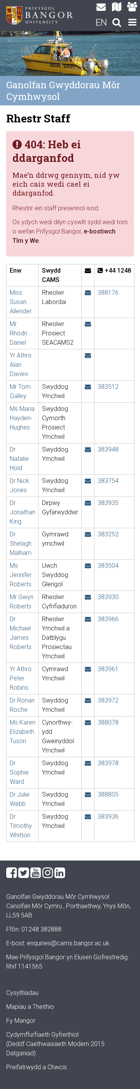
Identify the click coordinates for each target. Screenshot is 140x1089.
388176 (108, 292)
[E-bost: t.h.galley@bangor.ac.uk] (88, 386)
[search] (116, 23)
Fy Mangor (20, 1020)
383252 (108, 534)
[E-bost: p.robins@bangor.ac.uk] (88, 669)
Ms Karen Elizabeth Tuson (22, 732)
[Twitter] (23, 873)
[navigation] (132, 23)
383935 (108, 503)
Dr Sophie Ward (19, 772)
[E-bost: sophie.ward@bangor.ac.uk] (88, 763)
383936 (108, 816)
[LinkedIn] (59, 873)
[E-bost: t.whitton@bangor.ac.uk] (88, 816)
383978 (108, 763)
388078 (108, 722)
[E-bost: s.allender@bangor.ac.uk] (88, 292)
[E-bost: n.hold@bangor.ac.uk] (88, 449)
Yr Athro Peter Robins (21, 678)
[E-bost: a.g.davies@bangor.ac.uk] (88, 355)
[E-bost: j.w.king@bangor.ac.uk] (88, 503)
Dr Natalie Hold (19, 459)
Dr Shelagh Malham (21, 544)
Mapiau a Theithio (30, 1006)
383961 (108, 669)
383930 (108, 597)
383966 (108, 619)
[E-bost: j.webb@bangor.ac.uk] (88, 794)
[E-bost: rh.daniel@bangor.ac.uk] (88, 324)
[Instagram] (47, 873)
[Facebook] (11, 873)
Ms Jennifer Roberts (21, 575)
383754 (108, 480)
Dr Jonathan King (22, 512)
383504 (108, 565)
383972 (108, 700)
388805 (108, 794)
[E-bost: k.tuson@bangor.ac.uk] (88, 722)
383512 (108, 386)
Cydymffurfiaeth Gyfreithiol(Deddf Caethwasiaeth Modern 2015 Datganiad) (55, 1044)
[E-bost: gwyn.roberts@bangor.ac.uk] (88, 597)
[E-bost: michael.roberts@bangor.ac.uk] (88, 619)
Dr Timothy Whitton (21, 826)
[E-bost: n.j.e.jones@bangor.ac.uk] (88, 480)
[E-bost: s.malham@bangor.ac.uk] (88, 534)
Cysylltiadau (22, 992)
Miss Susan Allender (21, 302)
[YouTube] (35, 873)
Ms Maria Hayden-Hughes (22, 418)
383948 (108, 449)
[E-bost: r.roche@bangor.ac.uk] (88, 700)
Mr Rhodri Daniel (18, 333)
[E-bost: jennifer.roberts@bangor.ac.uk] (88, 565)
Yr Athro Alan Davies (21, 365)
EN (101, 22)
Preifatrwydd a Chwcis (36, 1067)
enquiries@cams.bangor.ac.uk (68, 943)
